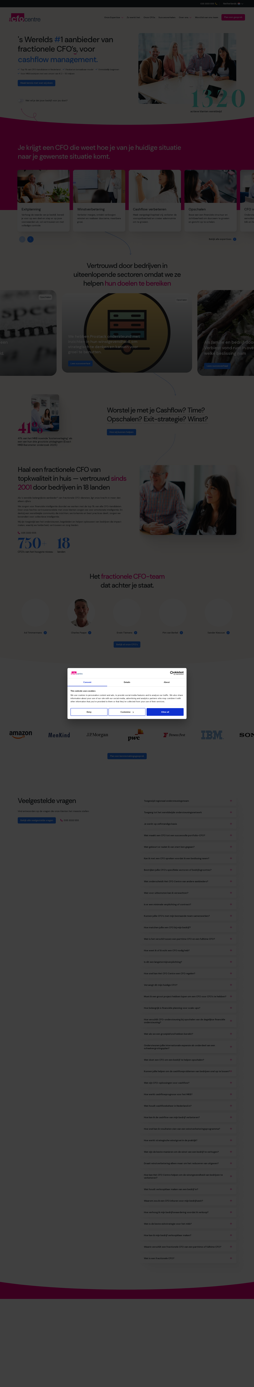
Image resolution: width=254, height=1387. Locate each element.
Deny (89, 712)
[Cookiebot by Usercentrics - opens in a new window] (172, 673)
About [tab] (167, 682)
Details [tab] (127, 682)
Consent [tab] (87, 682)
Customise (125, 712)
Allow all (165, 712)
